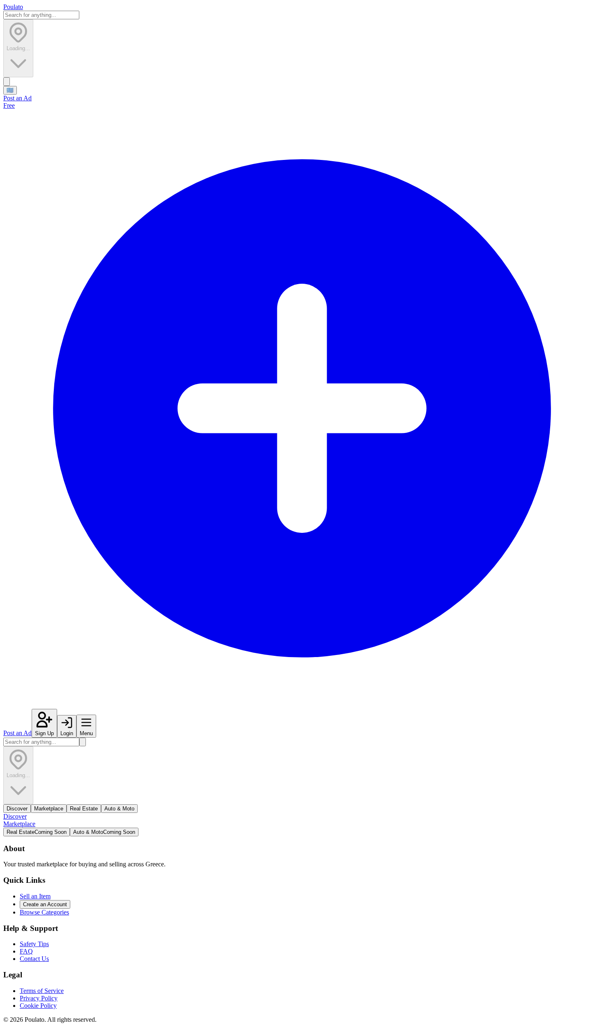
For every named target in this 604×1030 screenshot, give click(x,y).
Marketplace (48, 808)
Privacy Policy (39, 998)
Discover (17, 808)
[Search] (6, 81)
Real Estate (84, 808)
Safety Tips (34, 943)
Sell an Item (35, 896)
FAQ (26, 951)
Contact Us (34, 958)
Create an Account (45, 904)
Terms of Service (42, 990)
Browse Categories (44, 912)
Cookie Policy (38, 1005)
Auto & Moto (119, 808)
